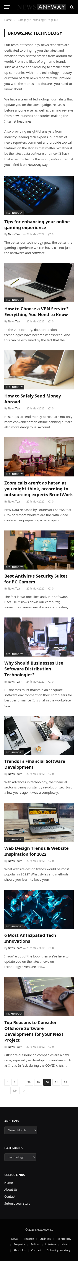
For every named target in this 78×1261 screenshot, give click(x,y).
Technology (14, 212)
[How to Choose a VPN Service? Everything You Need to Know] (39, 282)
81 (56, 1082)
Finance (29, 1239)
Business (45, 1239)
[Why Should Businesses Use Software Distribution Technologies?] (39, 637)
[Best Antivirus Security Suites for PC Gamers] (39, 550)
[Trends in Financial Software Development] (39, 735)
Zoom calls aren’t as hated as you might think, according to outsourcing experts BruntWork (38, 489)
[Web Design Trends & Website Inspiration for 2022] (39, 822)
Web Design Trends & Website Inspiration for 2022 (36, 851)
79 (38, 1082)
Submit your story (17, 1203)
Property (19, 1244)
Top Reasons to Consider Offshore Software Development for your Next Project (33, 1031)
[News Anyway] (41, 7)
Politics (35, 1244)
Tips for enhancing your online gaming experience (37, 224)
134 (15, 1090)
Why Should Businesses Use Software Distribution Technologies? (33, 669)
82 (65, 1082)
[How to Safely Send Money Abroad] (39, 369)
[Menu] (7, 7)
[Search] (71, 7)
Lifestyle (50, 1244)
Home (8, 1183)
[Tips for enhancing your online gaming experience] (39, 195)
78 (29, 1082)
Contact (9, 1196)
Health (66, 1244)
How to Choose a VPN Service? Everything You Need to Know (36, 311)
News (14, 1239)
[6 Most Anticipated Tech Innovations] (39, 909)
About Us (11, 1189)
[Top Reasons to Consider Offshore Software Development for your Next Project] (39, 996)
